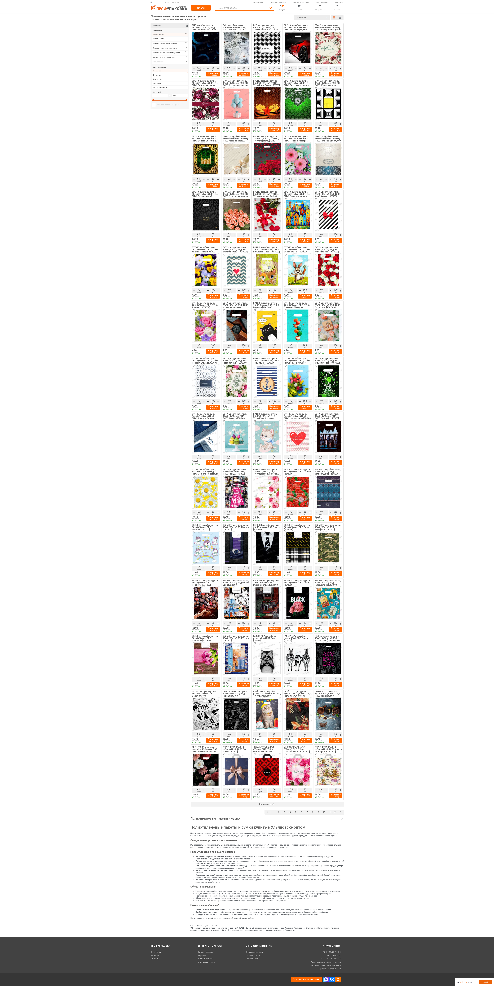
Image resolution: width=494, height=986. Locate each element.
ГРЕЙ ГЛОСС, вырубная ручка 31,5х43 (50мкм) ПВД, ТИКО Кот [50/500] (267, 693)
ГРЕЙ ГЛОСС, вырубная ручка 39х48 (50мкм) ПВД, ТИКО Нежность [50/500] (205, 749)
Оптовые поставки (301, 3)
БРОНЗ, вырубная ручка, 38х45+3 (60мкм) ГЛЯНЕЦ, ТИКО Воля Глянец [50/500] (266, 83)
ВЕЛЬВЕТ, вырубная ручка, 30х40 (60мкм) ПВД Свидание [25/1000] (205, 638)
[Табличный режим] (340, 18)
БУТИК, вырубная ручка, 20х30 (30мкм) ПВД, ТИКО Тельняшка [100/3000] (266, 360)
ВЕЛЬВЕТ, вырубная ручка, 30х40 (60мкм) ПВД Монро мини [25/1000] (236, 582)
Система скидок (253, 955)
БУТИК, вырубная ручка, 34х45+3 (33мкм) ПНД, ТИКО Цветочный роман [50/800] (265, 471)
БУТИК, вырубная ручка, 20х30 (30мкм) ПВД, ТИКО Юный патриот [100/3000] (327, 360)
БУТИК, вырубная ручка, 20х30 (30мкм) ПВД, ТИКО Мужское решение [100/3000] (235, 305)
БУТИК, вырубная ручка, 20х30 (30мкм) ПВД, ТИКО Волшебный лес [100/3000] (266, 249)
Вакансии (155, 955)
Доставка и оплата (278, 3)
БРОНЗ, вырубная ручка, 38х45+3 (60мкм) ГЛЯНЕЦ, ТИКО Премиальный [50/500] (205, 194)
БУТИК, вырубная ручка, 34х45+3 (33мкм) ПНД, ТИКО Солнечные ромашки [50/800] (205, 471)
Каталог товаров (205, 952)
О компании (258, 3)
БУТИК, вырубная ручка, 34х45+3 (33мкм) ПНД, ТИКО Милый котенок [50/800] (265, 416)
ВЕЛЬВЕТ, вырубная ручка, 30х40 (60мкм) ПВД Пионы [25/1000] (297, 582)
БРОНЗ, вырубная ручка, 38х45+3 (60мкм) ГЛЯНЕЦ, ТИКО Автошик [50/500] (297, 27)
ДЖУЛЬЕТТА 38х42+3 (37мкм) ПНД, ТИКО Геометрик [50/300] (263, 749)
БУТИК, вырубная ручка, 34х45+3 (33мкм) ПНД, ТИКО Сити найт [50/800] (327, 416)
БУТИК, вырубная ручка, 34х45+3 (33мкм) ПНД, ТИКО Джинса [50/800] (204, 416)
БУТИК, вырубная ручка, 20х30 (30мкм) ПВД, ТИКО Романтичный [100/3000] (235, 360)
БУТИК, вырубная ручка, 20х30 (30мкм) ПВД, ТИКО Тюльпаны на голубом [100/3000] (297, 360)
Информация (332, 945)
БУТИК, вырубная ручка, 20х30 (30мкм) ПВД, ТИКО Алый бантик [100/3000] (327, 194)
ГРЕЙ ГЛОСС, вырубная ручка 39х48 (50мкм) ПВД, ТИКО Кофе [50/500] (328, 693)
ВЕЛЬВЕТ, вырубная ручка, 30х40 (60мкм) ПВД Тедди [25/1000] (236, 638)
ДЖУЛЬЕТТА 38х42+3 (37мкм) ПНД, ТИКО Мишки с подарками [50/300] (328, 749)
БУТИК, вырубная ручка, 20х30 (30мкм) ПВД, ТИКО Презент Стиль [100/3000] (205, 360)
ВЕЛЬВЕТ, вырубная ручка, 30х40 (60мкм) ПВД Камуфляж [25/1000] (328, 527)
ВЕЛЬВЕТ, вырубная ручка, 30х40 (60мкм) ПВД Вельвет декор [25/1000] (328, 471)
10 (324, 812)
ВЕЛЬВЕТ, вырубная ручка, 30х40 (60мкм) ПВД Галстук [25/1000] (267, 527)
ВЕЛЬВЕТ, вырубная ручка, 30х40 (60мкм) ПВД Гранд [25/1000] (297, 527)
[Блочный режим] (335, 17)
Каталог (201, 7)
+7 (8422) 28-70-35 (332, 952)
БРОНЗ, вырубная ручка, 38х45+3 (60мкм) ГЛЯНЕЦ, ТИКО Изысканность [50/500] (235, 138)
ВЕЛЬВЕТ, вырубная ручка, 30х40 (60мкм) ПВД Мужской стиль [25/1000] (266, 582)
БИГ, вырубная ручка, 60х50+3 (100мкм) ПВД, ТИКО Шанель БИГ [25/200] (266, 27)
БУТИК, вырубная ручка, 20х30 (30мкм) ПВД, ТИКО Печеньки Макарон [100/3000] (297, 305)
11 (329, 812)
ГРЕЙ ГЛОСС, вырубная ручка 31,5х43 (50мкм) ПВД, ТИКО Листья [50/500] (298, 693)
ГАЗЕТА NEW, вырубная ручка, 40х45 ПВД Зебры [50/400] (296, 638)
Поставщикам (322, 3)
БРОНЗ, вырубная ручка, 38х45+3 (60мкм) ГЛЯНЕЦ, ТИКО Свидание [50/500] (266, 194)
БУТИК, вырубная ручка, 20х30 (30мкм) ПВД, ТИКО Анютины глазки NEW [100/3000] (205, 249)
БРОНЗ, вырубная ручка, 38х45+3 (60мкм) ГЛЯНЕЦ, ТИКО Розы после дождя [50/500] (235, 194)
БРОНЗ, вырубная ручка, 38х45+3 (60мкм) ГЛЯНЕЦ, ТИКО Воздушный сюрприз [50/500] (236, 83)
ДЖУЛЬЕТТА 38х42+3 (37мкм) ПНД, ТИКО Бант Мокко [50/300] (235, 749)
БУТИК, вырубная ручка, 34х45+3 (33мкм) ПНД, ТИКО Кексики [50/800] (235, 416)
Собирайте (485, 982)
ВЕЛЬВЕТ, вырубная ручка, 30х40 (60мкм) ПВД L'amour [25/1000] (298, 471)
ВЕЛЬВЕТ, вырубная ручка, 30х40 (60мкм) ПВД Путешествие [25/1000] (328, 582)
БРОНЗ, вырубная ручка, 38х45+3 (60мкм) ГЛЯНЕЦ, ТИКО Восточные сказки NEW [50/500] (297, 83)
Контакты (339, 3)
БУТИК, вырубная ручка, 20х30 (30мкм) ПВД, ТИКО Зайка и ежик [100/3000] (297, 249)
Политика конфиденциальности (326, 962)
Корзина (202, 955)
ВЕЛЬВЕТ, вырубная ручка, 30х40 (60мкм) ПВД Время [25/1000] (236, 527)
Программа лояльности (330, 968)
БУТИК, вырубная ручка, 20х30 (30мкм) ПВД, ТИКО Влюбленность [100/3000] (235, 249)
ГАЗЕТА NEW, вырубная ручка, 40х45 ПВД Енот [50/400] (264, 638)
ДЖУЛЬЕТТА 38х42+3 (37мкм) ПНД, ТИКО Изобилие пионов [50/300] (297, 749)
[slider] (153, 101)
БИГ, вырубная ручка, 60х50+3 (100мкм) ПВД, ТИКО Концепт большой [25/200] (204, 27)
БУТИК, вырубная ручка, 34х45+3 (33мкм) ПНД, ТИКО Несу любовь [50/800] (297, 416)
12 (335, 812)
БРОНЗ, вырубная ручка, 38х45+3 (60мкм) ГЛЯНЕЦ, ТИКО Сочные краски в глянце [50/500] (297, 194)
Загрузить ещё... (267, 804)
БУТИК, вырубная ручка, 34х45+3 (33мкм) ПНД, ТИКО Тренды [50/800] (235, 471)
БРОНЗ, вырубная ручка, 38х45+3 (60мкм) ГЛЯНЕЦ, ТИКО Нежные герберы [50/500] (297, 138)
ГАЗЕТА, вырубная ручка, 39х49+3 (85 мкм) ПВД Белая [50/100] (204, 693)
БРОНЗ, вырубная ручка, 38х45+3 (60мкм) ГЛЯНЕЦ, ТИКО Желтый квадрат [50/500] (327, 83)
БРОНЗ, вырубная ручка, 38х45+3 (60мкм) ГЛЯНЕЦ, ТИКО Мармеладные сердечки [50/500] (266, 138)
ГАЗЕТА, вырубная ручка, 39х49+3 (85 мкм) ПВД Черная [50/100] (235, 693)
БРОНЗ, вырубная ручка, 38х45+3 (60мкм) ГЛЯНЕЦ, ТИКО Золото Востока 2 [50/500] (205, 138)
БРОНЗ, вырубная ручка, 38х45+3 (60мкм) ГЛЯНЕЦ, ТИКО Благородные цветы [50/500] (328, 27)
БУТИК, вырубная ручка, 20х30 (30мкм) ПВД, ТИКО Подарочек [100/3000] (327, 305)
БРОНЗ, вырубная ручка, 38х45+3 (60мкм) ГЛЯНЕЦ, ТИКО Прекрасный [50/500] (328, 138)
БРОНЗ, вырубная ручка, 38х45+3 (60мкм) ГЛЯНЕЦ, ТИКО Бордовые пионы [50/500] (205, 83)
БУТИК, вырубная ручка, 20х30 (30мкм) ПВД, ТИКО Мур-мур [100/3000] (266, 305)
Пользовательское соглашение (326, 965)
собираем (463, 982)
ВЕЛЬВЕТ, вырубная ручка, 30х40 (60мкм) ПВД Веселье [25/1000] (205, 527)
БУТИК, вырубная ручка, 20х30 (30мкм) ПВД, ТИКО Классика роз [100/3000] (327, 249)
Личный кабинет (206, 958)
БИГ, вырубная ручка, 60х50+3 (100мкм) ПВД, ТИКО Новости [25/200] (234, 27)
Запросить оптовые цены (306, 979)
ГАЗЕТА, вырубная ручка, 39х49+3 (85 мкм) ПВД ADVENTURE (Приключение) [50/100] (328, 638)
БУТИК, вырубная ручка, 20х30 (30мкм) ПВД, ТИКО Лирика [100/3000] (205, 305)
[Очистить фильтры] (186, 26)
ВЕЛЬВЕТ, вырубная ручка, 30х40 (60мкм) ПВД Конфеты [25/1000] (205, 582)
